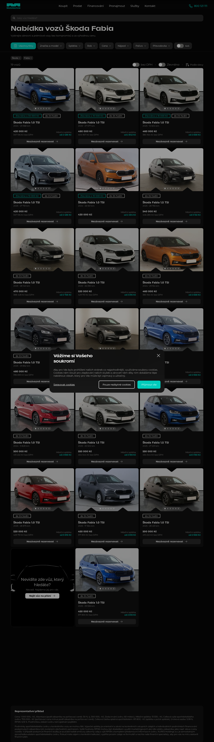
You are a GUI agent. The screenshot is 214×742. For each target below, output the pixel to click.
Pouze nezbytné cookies (117, 384)
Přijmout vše (148, 384)
